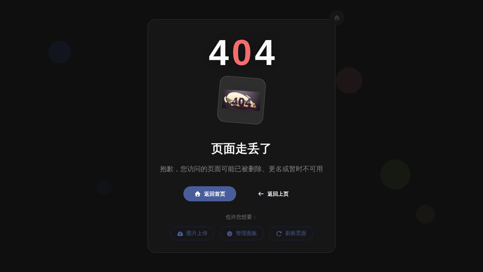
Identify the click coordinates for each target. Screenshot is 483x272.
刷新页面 (295, 233)
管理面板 (246, 233)
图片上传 (197, 233)
